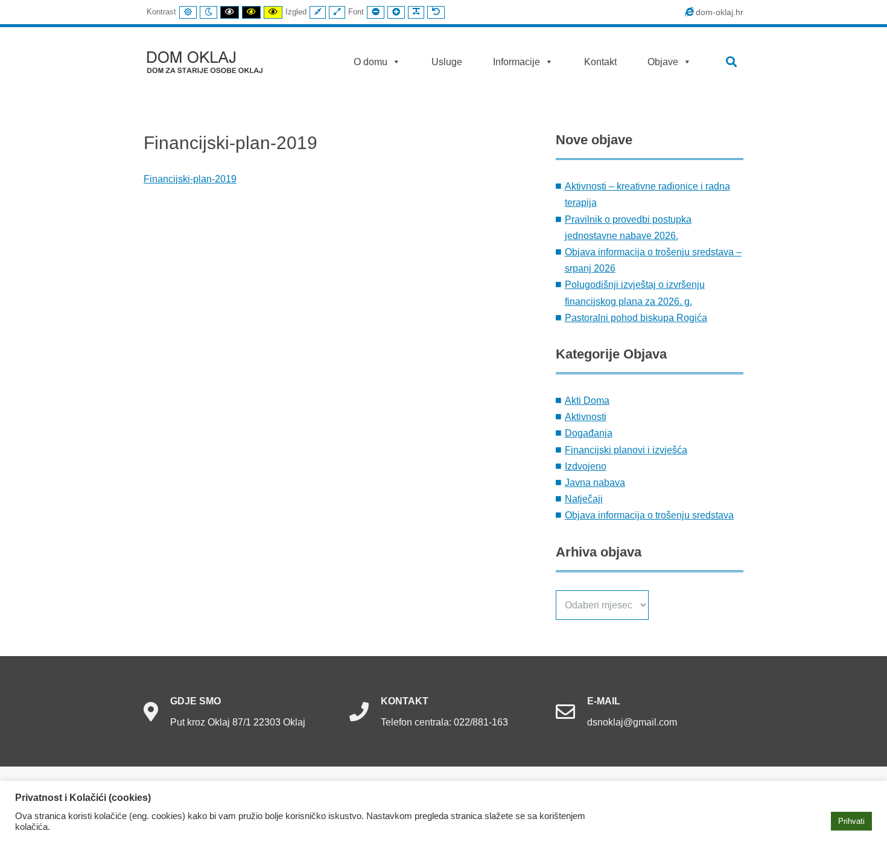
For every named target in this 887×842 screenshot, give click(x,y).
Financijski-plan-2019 (190, 179)
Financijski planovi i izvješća (626, 450)
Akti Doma (587, 400)
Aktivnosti (585, 417)
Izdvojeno (585, 466)
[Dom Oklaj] (212, 59)
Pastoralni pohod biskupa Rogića (636, 318)
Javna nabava (595, 482)
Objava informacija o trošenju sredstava (649, 515)
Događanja (588, 433)
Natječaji (584, 499)
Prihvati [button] (851, 821)
